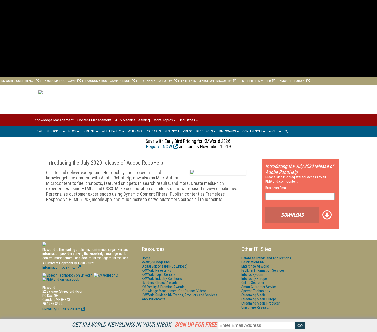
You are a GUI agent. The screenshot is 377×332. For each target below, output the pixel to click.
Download (292, 215)
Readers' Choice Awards (160, 283)
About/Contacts (153, 299)
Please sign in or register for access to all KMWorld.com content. (295, 179)
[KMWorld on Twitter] (105, 275)
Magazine (156, 262)
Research (172, 131)
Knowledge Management (54, 120)
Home (39, 131)
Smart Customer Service (259, 287)
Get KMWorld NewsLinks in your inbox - (144, 324)
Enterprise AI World (256, 81)
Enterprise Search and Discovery (206, 81)
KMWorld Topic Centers (158, 274)
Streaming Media (253, 295)
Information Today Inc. (59, 267)
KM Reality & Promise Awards (163, 287)
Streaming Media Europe (259, 299)
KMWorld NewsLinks (156, 270)
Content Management (94, 120)
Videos (188, 131)
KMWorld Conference (17, 81)
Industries (187, 120)
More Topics (163, 120)
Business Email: (276, 188)
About (273, 131)
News (72, 131)
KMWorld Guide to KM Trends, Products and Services (179, 295)
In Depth (89, 131)
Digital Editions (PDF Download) (164, 266)
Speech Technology (255, 291)
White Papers (112, 131)
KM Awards (227, 131)
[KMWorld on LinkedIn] (67, 275)
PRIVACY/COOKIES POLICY (61, 309)
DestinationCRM (253, 262)
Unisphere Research (256, 307)
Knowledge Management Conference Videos (174, 291)
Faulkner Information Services (263, 270)
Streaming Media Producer (260, 303)
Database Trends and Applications (266, 258)
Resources (204, 131)
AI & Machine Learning (132, 120)
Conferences (252, 131)
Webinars (135, 131)
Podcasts (153, 131)
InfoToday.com (252, 274)
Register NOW (159, 146)
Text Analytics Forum (155, 81)
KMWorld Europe (292, 81)
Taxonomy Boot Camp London (107, 81)
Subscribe (54, 131)
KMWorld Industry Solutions (162, 279)
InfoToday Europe (254, 279)
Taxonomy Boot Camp (59, 81)
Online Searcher (252, 283)
